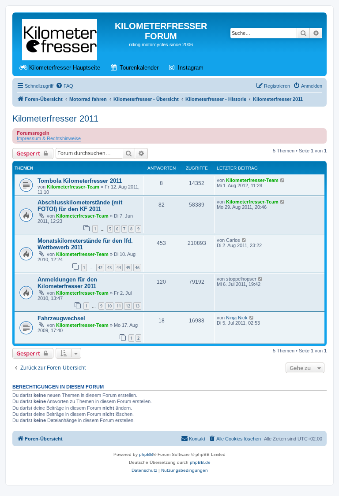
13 (137, 306)
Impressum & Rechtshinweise (49, 138)
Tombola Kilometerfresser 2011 (80, 181)
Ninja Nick (237, 317)
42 (100, 267)
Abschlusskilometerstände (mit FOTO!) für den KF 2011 (80, 205)
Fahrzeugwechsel (61, 318)
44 (119, 267)
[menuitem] (64, 86)
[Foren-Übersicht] (60, 38)
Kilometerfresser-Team (73, 186)
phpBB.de (200, 462)
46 (137, 267)
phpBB (146, 454)
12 (128, 306)
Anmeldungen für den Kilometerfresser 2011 (67, 282)
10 (109, 306)
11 (119, 306)
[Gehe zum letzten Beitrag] (283, 180)
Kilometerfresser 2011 (55, 118)
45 (128, 267)
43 (109, 267)
